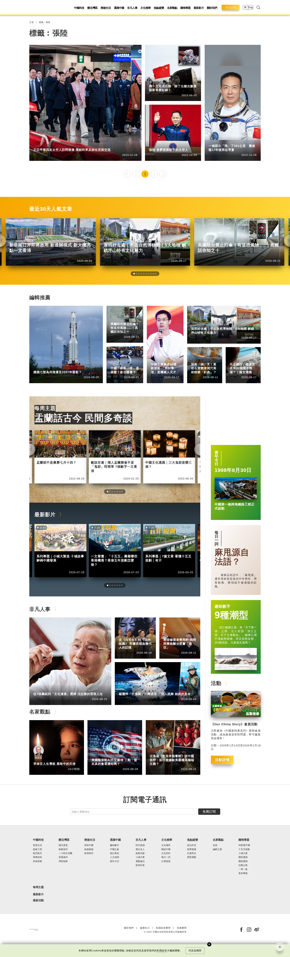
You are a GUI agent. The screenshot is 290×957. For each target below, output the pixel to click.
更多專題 (243, 873)
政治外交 (191, 845)
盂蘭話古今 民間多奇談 (83, 418)
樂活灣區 (92, 7)
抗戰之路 (243, 865)
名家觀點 (172, 7)
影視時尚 (88, 853)
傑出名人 (167, 145)
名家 (215, 845)
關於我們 (212, 7)
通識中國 (119, 7)
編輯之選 (110, 755)
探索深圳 (209, 324)
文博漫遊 (165, 861)
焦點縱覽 (159, 7)
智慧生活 (37, 845)
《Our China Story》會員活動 (234, 724)
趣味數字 (222, 606)
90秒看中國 (244, 845)
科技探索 (37, 861)
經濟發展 (191, 849)
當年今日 (217, 458)
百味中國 (88, 845)
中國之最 (114, 849)
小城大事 (52, 689)
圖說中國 (209, 360)
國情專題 (185, 7)
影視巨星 (140, 865)
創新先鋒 (169, 360)
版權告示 (145, 928)
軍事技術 (37, 857)
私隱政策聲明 (163, 928)
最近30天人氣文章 (50, 209)
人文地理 (114, 857)
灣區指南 (63, 861)
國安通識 (248, 360)
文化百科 (165, 853)
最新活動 (38, 900)
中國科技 (79, 7)
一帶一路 (243, 869)
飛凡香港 (63, 845)
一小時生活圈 (65, 853)
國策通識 (243, 861)
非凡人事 (132, 7)
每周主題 (45, 408)
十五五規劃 (244, 849)
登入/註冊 (231, 7)
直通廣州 (63, 857)
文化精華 (145, 7)
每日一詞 (217, 538)
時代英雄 (140, 845)
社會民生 (52, 145)
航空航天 (167, 81)
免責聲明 (182, 928)
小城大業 (243, 853)
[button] (134, 273)
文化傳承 (165, 845)
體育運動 (191, 857)
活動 (216, 683)
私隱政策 (162, 950)
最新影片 (199, 7)
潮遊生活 (106, 7)
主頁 (31, 22)
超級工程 (129, 319)
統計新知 (129, 364)
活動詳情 (222, 760)
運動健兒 (140, 861)
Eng (250, 7)
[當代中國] (33, 930)
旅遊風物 (88, 849)
